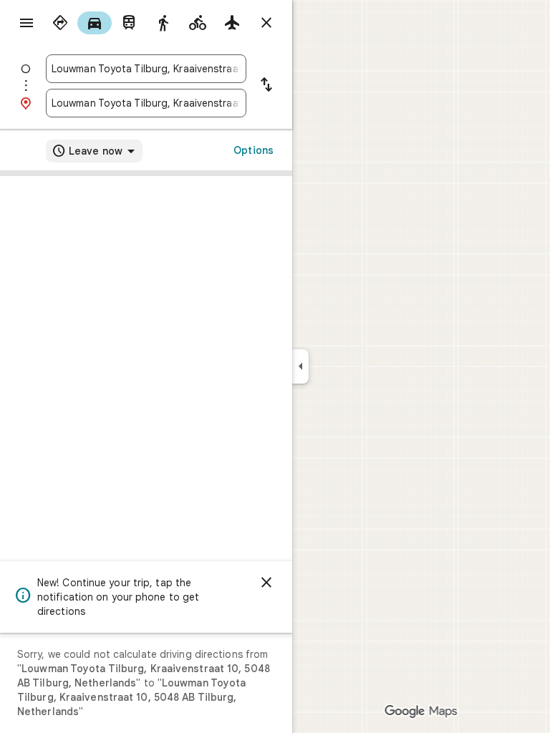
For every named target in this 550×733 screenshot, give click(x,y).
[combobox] (146, 68)
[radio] (60, 23)
